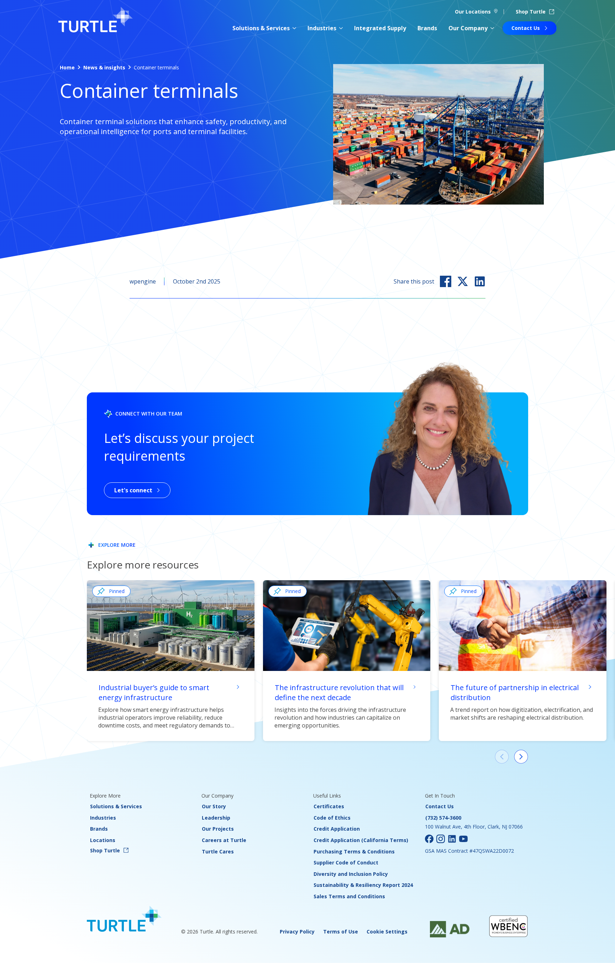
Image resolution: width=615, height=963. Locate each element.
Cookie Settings (387, 931)
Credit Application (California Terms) (361, 840)
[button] (521, 757)
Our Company (468, 28)
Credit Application (337, 828)
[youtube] (463, 839)
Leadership (216, 817)
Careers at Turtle (224, 840)
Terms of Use (340, 931)
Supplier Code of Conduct (346, 862)
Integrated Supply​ (380, 28)
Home (67, 67)
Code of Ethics (332, 817)
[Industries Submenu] (341, 28)
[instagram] (440, 839)
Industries (322, 28)
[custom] (429, 839)
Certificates (329, 806)
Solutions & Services (261, 28)
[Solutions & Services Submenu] (294, 28)
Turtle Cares (218, 851)
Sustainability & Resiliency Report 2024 (363, 885)
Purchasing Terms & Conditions (354, 851)
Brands (427, 28)
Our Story (214, 806)
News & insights (104, 67)
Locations (102, 840)
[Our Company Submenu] (492, 28)
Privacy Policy (297, 931)
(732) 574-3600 (443, 817)
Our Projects (218, 828)
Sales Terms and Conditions (349, 896)
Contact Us (439, 806)
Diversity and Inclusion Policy (351, 874)
